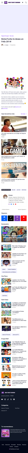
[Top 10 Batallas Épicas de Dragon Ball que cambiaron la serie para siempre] (6, 344)
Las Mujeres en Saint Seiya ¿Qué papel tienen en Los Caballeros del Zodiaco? (19, 304)
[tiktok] (8, 399)
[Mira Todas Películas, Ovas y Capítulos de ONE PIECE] (6, 247)
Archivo (11, 446)
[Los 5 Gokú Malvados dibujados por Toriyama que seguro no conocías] (6, 352)
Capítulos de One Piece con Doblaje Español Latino (19, 254)
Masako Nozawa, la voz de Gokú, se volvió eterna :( (19, 366)
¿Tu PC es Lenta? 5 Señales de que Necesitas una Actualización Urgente (13, 180)
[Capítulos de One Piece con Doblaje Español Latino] (6, 255)
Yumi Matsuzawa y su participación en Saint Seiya (19, 319)
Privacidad (13, 444)
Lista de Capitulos (12, 269)
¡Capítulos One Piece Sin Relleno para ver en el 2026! (19, 280)
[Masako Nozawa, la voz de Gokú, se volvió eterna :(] (6, 367)
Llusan (17, 449)
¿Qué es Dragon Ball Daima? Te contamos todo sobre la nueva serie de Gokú (19, 382)
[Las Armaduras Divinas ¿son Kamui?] (6, 313)
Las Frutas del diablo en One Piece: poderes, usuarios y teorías (19, 288)
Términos (19, 444)
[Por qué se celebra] (6, 375)
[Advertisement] (14, 19)
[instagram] (9, 204)
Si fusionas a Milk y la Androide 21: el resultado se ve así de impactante (19, 359)
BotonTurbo (5, 108)
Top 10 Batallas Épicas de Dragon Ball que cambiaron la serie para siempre (19, 343)
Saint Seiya (24, 189)
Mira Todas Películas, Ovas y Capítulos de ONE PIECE (19, 246)
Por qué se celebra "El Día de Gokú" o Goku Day (18, 374)
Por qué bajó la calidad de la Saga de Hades (19, 327)
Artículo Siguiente (22, 209)
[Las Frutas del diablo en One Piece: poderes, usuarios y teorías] (6, 289)
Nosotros (24, 444)
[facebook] (11, 204)
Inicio (3, 444)
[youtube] (15, 204)
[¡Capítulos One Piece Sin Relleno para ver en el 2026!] (6, 281)
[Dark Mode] (22, 2)
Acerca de (7, 444)
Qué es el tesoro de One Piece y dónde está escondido (18, 262)
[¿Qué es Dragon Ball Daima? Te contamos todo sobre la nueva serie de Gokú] (6, 383)
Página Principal (5, 35)
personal (18, 189)
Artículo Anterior (5, 209)
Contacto (16, 446)
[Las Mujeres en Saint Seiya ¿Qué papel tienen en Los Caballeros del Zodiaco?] (6, 305)
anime (3, 269)
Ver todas (23, 113)
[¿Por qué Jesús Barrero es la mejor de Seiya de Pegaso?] (14, 124)
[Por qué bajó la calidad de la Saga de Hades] (6, 328)
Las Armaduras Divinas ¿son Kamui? (18, 312)
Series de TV (16, 334)
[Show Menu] (2, 2)
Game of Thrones (6, 334)
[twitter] (13, 204)
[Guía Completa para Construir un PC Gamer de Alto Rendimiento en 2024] (14, 147)
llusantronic (17, 107)
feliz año (12, 35)
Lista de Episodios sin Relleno (9, 272)
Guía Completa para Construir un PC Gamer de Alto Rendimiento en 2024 (13, 157)
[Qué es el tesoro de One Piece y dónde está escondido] (6, 263)
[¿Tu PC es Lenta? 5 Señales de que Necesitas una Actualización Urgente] (14, 170)
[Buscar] (26, 2)
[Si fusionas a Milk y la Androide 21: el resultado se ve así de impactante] (6, 360)
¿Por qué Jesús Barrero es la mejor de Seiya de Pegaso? (13, 134)
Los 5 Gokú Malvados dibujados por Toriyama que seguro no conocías (19, 351)
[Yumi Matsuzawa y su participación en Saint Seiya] (6, 320)
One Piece (4, 295)
